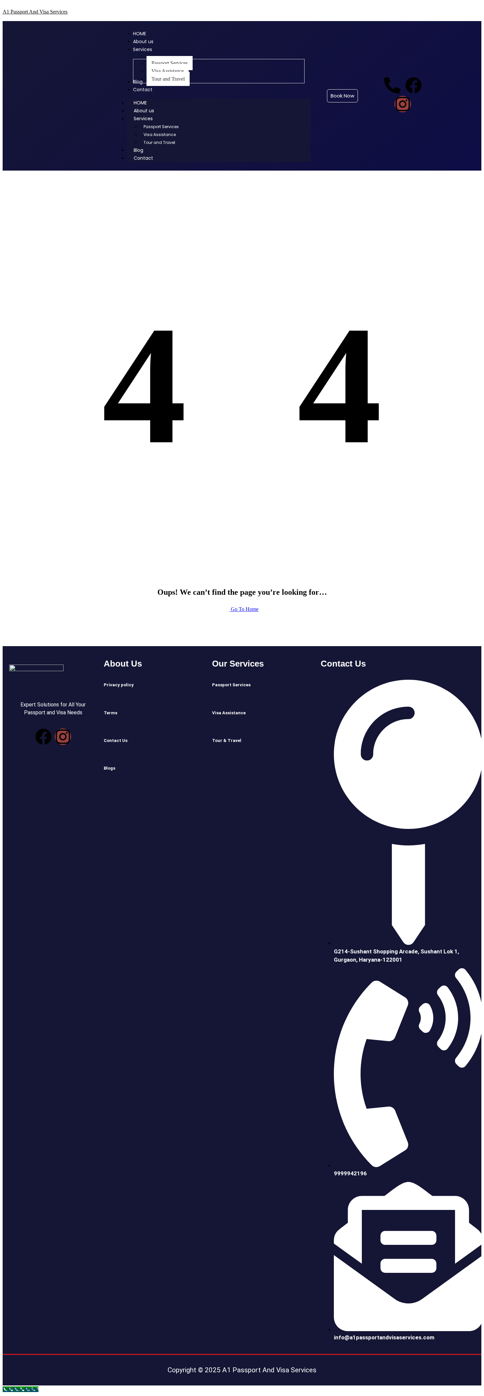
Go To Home (243, 609)
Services (143, 118)
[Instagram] (402, 104)
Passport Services (161, 126)
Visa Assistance (160, 134)
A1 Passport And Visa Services (35, 11)
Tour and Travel (159, 142)
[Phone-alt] (392, 85)
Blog (138, 150)
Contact (143, 158)
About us (144, 110)
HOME (140, 102)
